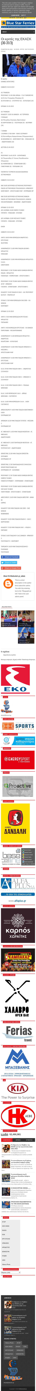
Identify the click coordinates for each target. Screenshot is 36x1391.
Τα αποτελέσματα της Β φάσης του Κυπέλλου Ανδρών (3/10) (19, 1317)
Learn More (15, 15)
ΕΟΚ (3, 1234)
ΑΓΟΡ (4, 1222)
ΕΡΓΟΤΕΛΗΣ (6, 1239)
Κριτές (22, 49)
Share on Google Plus (12, 568)
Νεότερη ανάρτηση (6, 659)
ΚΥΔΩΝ (4, 1256)
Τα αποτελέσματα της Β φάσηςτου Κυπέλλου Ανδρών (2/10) (19, 1329)
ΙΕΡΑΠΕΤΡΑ (5, 1251)
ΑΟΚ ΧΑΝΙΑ (5, 1226)
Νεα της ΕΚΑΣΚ (29, 49)
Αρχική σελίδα (17, 659)
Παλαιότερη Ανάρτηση (28, 659)
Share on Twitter (10, 562)
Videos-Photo (6, 1264)
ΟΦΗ (3, 1260)
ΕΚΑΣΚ (17, 49)
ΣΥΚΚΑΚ (3, 51)
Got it (23, 15)
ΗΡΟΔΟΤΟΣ (6, 1247)
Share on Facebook (11, 557)
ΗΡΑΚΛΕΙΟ (5, 1243)
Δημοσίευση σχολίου (9, 655)
